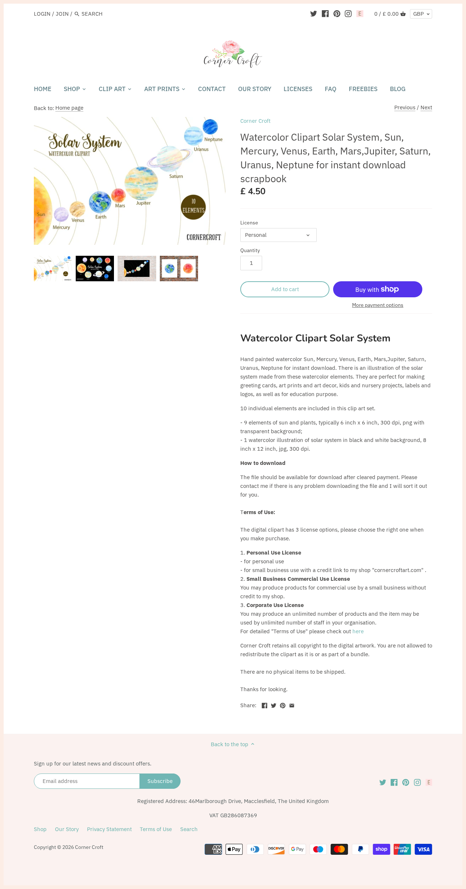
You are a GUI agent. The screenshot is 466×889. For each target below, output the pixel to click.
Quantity (250, 250)
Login (42, 13)
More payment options (377, 305)
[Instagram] (348, 13)
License (249, 223)
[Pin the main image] (282, 704)
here (358, 631)
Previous (404, 107)
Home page (69, 107)
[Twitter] (313, 13)
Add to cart (285, 289)
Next (426, 107)
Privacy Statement (109, 829)
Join (62, 13)
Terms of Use (156, 829)
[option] (53, 268)
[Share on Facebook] (264, 704)
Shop (40, 829)
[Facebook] (325, 13)
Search (189, 829)
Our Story (67, 829)
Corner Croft (255, 120)
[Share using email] (292, 704)
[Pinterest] (336, 13)
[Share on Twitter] (273, 704)
